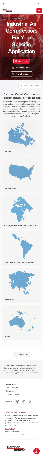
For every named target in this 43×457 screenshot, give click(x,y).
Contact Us (10, 391)
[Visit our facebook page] (30, 401)
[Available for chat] (36, 451)
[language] (3, 3)
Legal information (12, 394)
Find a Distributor (12, 388)
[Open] (39, 10)
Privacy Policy (10, 429)
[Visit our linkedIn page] (17, 401)
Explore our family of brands (15, 412)
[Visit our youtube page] (24, 401)
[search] (39, 3)
